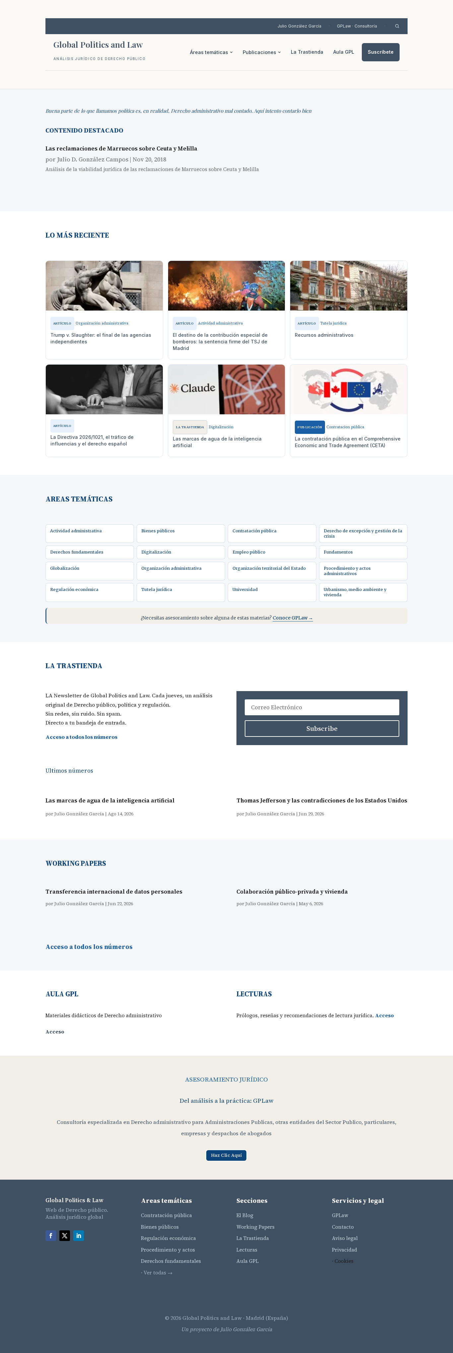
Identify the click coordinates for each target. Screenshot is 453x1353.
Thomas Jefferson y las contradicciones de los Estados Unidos (321, 800)
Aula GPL (343, 52)
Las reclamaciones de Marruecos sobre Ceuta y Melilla (121, 148)
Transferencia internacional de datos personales (113, 892)
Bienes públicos (158, 530)
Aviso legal (345, 1238)
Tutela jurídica (156, 589)
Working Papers (255, 1226)
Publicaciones (259, 52)
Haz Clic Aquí (226, 1155)
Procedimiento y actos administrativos (347, 571)
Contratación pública (254, 530)
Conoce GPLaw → (293, 618)
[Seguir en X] (64, 1235)
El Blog (244, 1215)
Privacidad (344, 1249)
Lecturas (246, 1249)
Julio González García (299, 26)
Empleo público (248, 552)
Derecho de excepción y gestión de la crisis (363, 533)
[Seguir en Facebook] (50, 1235)
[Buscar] (397, 26)
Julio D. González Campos (92, 159)
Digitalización (156, 552)
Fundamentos (338, 552)
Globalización (64, 568)
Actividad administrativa (76, 530)
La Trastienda (307, 52)
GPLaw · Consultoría (357, 26)
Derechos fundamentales (76, 552)
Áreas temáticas (209, 52)
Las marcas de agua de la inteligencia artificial (109, 800)
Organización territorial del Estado (269, 568)
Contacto (343, 1226)
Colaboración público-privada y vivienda (292, 892)
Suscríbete (381, 52)
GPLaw (340, 1215)
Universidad (245, 589)
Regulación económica (74, 589)
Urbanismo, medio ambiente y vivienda (355, 592)
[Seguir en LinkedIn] (78, 1235)
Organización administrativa (171, 568)
